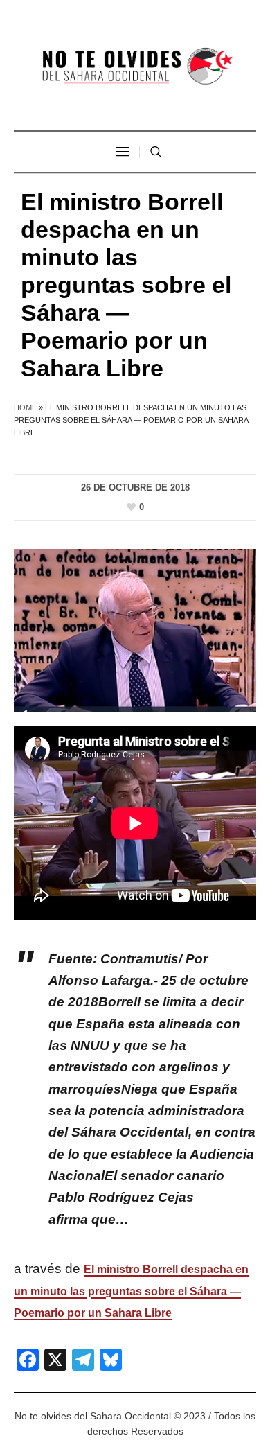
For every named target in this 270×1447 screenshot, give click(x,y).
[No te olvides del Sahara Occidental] (135, 67)
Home (25, 407)
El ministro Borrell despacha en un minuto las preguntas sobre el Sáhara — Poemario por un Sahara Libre (131, 1291)
